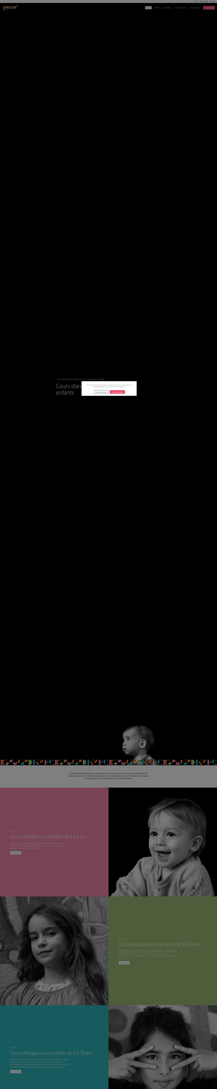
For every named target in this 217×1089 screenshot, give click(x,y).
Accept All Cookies (117, 392)
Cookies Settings (101, 392)
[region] (109, 388)
